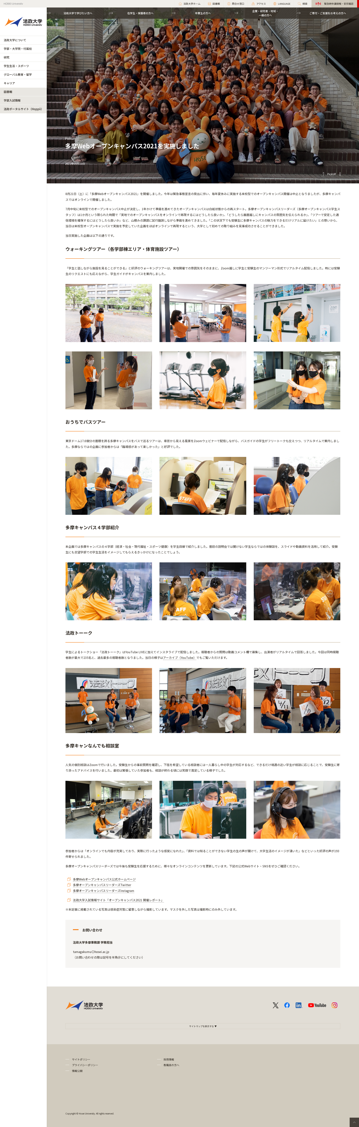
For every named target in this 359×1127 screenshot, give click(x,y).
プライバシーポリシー (85, 1065)
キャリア (9, 83)
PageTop (354, 1122)
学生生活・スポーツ (16, 66)
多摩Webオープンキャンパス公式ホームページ (104, 879)
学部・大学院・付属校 (18, 49)
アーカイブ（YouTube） (179, 657)
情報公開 (77, 1071)
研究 (6, 57)
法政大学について (15, 40)
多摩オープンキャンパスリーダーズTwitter (102, 885)
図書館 (8, 92)
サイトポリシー (81, 1059)
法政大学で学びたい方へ (78, 13)
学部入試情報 (12, 100)
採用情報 (169, 1059)
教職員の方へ (171, 1065)
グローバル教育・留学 (18, 74)
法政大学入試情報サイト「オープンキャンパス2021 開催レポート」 (118, 900)
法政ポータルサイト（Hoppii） (24, 109)
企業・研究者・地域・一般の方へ (265, 13)
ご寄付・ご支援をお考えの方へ (327, 13)
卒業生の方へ (203, 13)
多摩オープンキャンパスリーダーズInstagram (103, 890)
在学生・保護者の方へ (140, 13)
